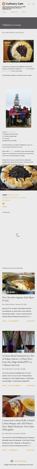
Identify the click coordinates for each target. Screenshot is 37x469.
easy (17, 195)
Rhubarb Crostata (6, 71)
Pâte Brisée (11, 151)
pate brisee (6, 200)
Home (4, 12)
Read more (31, 321)
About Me (14, 12)
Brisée (25, 68)
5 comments (12, 450)
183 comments (13, 321)
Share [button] (4, 206)
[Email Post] (3, 204)
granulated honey (9, 197)
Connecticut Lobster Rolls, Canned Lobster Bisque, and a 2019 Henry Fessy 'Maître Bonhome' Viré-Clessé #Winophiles (18, 425)
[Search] (29, 3)
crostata (11, 195)
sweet (11, 132)
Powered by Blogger (19, 461)
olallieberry (21, 197)
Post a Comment (14, 385)
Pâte (22, 68)
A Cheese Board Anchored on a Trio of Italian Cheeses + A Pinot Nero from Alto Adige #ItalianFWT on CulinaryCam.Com (18, 360)
